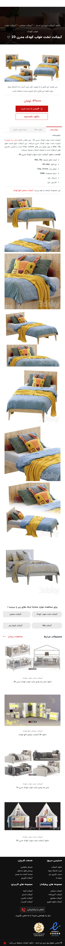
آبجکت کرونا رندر (15, 625)
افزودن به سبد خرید (30, 108)
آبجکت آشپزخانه (55, 894)
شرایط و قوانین (26, 867)
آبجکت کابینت (26, 902)
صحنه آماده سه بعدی (23, 874)
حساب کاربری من (55, 874)
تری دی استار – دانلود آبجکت (34, 943)
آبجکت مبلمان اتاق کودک (33, 731)
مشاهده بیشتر (15, 636)
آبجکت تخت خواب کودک (46, 614)
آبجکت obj (47, 625)
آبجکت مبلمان (25, 25)
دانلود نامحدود (31, 116)
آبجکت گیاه (27, 891)
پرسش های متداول (24, 871)
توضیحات (54, 129)
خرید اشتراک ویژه (55, 871)
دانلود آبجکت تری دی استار (48, 25)
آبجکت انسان (27, 894)
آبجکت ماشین (26, 898)
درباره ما (59, 878)
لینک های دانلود (20, 129)
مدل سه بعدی (12, 140)
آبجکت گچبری (26, 878)
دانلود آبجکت (56, 867)
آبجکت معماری (56, 898)
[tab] (54, 129)
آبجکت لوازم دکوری (54, 902)
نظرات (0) (38, 129)
